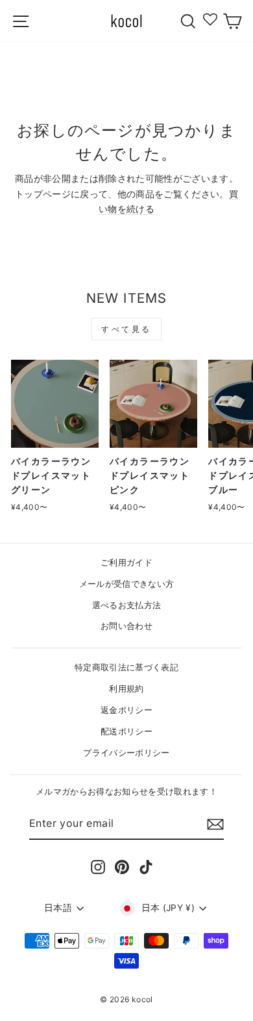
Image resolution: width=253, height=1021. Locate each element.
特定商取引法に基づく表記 (126, 667)
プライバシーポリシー (126, 753)
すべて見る (126, 329)
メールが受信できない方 (127, 584)
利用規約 (126, 689)
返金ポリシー (126, 710)
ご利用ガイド (126, 562)
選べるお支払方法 (127, 605)
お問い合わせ (126, 626)
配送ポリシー (126, 731)
